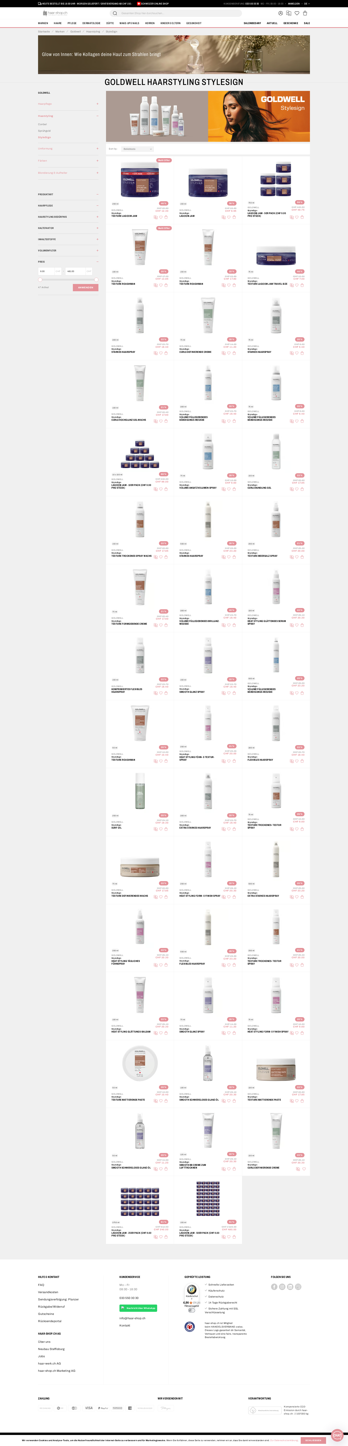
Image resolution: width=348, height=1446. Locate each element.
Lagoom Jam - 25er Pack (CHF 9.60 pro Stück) (131, 1234)
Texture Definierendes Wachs (129, 896)
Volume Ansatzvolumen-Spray (198, 487)
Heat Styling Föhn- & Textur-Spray (196, 758)
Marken (43, 23)
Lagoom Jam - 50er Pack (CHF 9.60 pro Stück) (199, 1234)
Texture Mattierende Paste (128, 1099)
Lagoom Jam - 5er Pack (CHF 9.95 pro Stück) (267, 214)
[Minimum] (40, 280)
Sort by (114, 148)
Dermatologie (91, 23)
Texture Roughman (123, 284)
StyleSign (44, 137)
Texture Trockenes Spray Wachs (131, 556)
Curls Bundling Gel (259, 487)
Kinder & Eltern (171, 23)
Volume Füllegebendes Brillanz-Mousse (199, 622)
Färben (42, 160)
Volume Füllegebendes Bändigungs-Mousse (193, 418)
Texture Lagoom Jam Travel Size (267, 284)
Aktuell (272, 23)
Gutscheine (46, 1313)
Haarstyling (45, 116)
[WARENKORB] (305, 13)
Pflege (72, 23)
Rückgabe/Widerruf (51, 1306)
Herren (150, 23)
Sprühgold (44, 130)
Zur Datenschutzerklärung (284, 1440)
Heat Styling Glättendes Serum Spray (267, 622)
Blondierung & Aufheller (52, 173)
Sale (307, 23)
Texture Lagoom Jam (124, 216)
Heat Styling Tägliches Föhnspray (125, 962)
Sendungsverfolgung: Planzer (58, 1299)
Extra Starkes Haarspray (195, 827)
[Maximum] (96, 280)
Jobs (41, 1356)
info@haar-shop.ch (132, 1318)
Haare (58, 23)
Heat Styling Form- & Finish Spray (200, 896)
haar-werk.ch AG (49, 1363)
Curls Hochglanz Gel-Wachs (128, 420)
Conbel (42, 124)
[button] (307, 4)
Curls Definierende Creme (195, 352)
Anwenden (85, 287)
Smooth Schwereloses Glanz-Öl (199, 1099)
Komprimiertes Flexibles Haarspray (126, 690)
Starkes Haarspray (123, 352)
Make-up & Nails (129, 23)
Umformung (45, 148)
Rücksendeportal (50, 1321)
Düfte (110, 23)
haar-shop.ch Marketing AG (57, 1370)
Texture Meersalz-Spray (263, 556)
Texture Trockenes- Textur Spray (264, 826)
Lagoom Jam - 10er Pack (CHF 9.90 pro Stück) (131, 486)
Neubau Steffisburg (51, 1349)
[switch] (191, 1310)
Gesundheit (193, 23)
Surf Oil (116, 827)
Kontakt (124, 1325)
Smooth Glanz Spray (192, 692)
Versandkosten (48, 1292)
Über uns (44, 1341)
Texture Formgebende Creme (129, 623)
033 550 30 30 (252, 3)
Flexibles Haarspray (260, 759)
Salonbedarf (252, 23)
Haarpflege (45, 104)
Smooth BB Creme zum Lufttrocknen (192, 1166)
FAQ (41, 1284)
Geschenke (290, 23)
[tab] (68, 106)
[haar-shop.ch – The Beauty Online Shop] (55, 13)
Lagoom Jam (186, 216)
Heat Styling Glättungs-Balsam (131, 1031)
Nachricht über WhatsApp (141, 1308)
